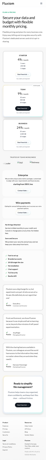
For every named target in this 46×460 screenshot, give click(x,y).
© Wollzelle (30, 455)
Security (5, 435)
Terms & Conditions (9, 444)
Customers (6, 432)
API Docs (28, 429)
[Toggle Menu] (41, 3)
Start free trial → (23, 108)
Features (5, 426)
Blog (26, 432)
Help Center (29, 426)
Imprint (5, 450)
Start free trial (23, 405)
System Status (29, 435)
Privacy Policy (7, 447)
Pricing (5, 429)
